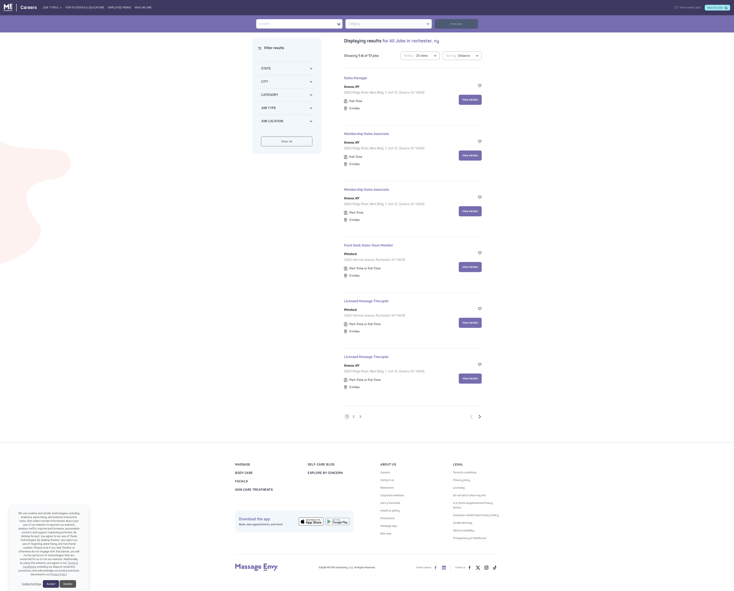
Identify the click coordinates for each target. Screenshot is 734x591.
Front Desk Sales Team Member (368, 245)
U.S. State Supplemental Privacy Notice (473, 505)
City (264, 81)
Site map (385, 533)
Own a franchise (390, 503)
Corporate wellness (392, 495)
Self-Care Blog (321, 464)
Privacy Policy (58, 574)
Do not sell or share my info (469, 495)
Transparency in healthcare (469, 538)
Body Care (244, 473)
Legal (458, 464)
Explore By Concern (325, 473)
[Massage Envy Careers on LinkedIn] (444, 568)
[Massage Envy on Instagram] (486, 568)
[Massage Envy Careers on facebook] (435, 568)
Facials (241, 481)
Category (354, 23)
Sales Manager (355, 78)
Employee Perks (119, 7)
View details (470, 99)
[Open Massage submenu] (60, 7)
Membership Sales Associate (366, 134)
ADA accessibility (463, 530)
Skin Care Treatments (254, 490)
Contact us (387, 480)
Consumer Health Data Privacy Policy (476, 515)
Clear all (286, 141)
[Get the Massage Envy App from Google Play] (337, 521)
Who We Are (143, 7)
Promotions (387, 518)
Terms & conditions (464, 472)
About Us (388, 464)
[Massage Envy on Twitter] (478, 568)
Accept (51, 583)
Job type (268, 108)
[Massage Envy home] (256, 570)
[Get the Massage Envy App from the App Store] (311, 521)
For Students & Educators (85, 7)
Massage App (388, 526)
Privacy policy (461, 480)
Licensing (459, 487)
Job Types (50, 7)
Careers (385, 472)
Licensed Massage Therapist (366, 301)
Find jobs (456, 24)
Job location (272, 121)
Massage (242, 464)
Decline (67, 583)
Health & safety (390, 510)
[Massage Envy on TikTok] (494, 568)
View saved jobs (690, 7)
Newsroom (387, 487)
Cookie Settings (462, 523)
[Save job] (480, 85)
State (266, 68)
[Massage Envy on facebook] (469, 568)
